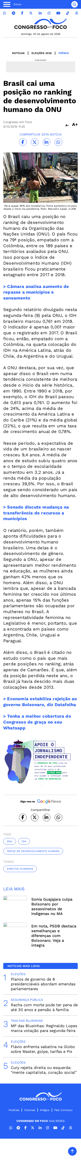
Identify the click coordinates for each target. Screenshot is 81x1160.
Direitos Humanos (20, 868)
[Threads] (76, 13)
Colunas (29, 1110)
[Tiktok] (67, 13)
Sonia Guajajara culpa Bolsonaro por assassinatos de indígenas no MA (51, 906)
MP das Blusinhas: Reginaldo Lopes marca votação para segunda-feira (44, 1028)
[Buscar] (74, 4)
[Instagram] (49, 13)
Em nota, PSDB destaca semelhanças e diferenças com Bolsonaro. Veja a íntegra (53, 935)
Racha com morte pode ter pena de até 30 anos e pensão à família (44, 1007)
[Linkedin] (40, 13)
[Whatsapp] (4, 13)
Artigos (44, 1110)
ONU (10, 841)
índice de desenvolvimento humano (33, 851)
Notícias (18, 53)
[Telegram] (13, 13)
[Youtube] (58, 13)
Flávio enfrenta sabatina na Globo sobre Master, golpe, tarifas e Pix (43, 1049)
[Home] (41, 24)
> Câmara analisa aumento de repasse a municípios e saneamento (36, 292)
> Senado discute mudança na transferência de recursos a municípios (36, 512)
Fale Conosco (63, 1110)
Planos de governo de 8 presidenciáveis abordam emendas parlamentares (43, 984)
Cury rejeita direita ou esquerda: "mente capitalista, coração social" (44, 1070)
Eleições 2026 (42, 53)
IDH (24, 841)
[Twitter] (31, 13)
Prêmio (64, 53)
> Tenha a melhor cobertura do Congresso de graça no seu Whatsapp (37, 722)
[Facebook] (22, 13)
